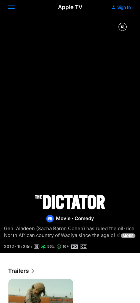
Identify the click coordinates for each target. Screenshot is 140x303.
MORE (128, 235)
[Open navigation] (15, 7)
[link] (21, 270)
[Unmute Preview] (122, 27)
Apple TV (70, 7)
